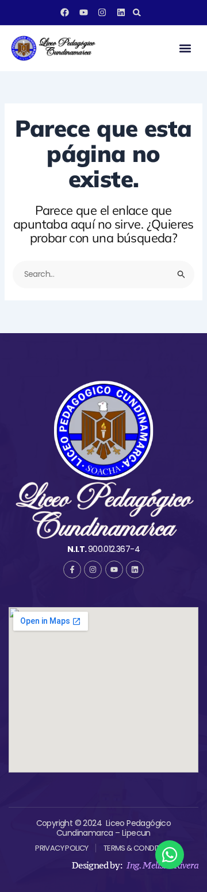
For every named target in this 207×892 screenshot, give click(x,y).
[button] (137, 12)
